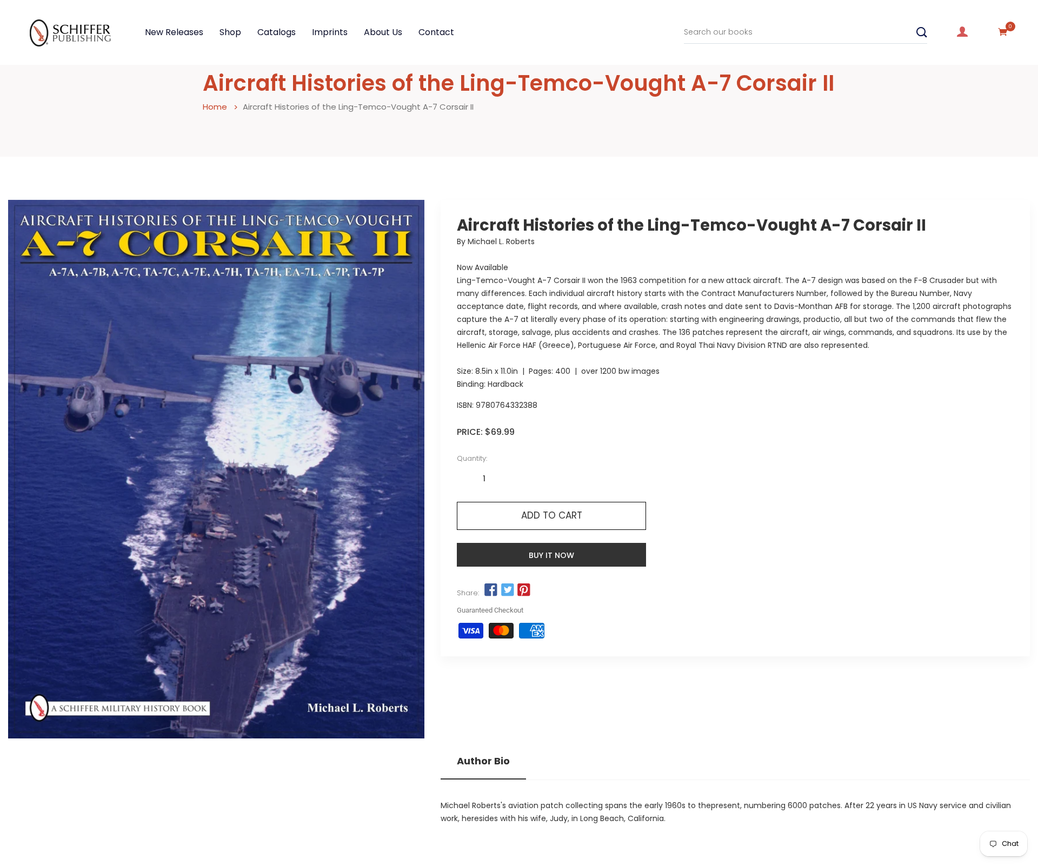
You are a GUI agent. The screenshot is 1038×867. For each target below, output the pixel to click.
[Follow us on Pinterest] (524, 590)
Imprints (330, 32)
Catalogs (276, 32)
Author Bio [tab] (483, 761)
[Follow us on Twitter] (507, 590)
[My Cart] (1002, 31)
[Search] (921, 32)
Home (215, 106)
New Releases (174, 32)
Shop (230, 32)
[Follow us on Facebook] (491, 590)
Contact (436, 32)
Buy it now (551, 555)
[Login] (962, 31)
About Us (383, 32)
